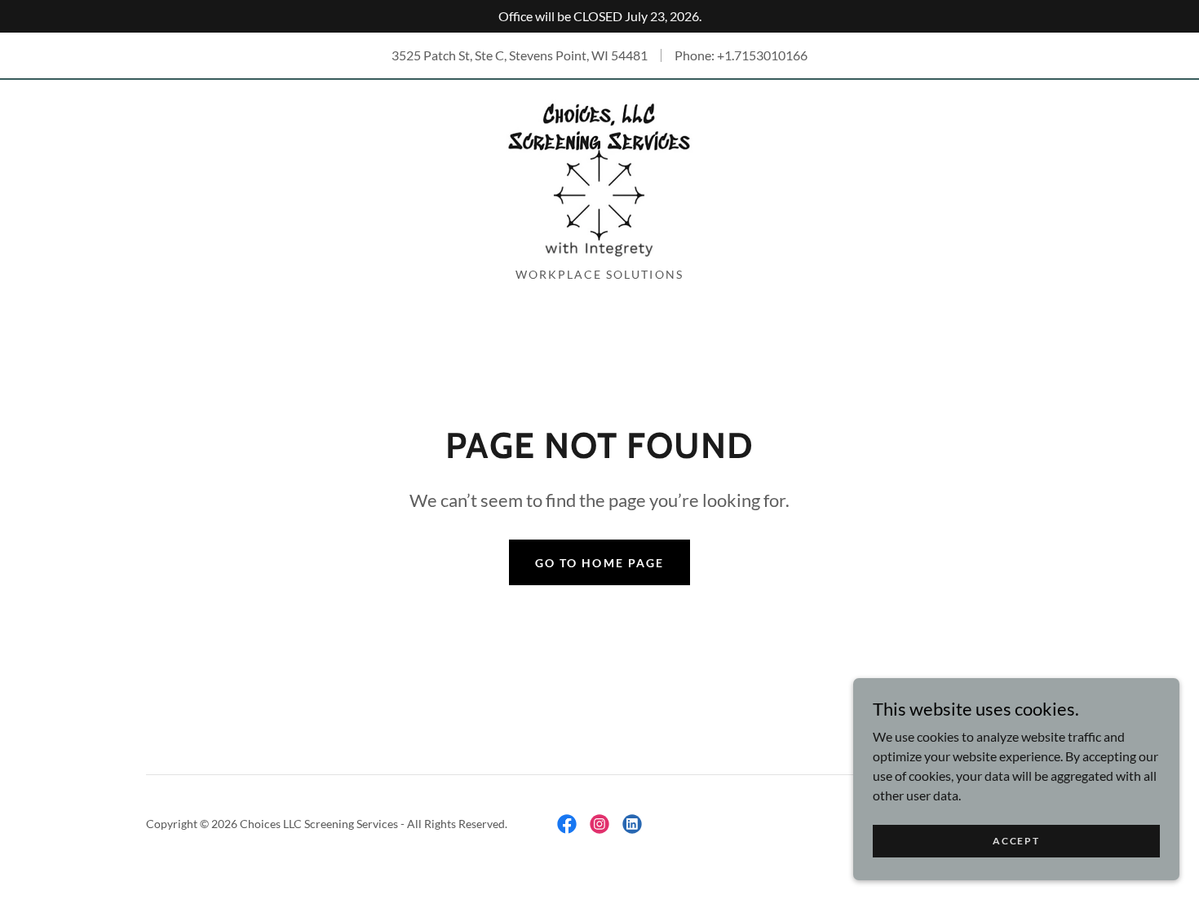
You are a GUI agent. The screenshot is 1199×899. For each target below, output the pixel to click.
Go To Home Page (599, 563)
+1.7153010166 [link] (762, 55)
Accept (1016, 841)
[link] (599, 178)
